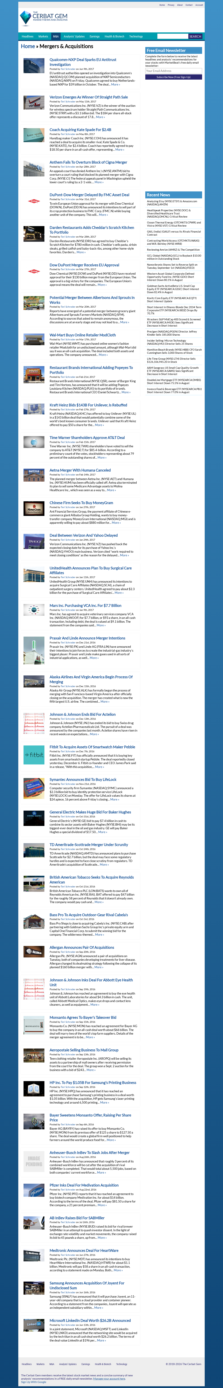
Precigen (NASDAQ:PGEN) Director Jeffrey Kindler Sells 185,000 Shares (172, 333)
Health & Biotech (114, 36)
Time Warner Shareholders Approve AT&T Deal (87, 437)
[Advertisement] (136, 20)
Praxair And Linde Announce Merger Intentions (87, 638)
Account (199, 5)
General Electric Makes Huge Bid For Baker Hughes (90, 812)
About (180, 5)
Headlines (27, 36)
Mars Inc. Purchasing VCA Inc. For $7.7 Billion (85, 605)
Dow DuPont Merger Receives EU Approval (84, 265)
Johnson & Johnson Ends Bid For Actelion (83, 714)
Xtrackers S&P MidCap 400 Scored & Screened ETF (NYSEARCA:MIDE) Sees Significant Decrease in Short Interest (174, 322)
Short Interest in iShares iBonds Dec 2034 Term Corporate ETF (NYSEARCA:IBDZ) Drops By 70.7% (174, 310)
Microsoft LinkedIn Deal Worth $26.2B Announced (90, 1320)
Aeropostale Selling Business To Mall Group (84, 1050)
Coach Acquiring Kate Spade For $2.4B (80, 129)
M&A (56, 36)
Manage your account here (109, 1378)
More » (115, 84)
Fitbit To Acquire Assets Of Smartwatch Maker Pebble (92, 747)
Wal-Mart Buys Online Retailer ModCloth (83, 335)
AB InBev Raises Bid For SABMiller (77, 1218)
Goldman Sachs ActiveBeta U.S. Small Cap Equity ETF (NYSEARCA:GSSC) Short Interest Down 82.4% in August (173, 289)
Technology (136, 36)
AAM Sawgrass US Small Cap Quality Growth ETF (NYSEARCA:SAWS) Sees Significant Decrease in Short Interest (173, 371)
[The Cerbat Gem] (43, 19)
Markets (43, 36)
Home (162, 5)
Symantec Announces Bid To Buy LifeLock (83, 779)
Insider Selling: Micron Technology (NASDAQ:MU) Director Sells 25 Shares (170, 342)
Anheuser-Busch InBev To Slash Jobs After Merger (90, 1152)
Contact (189, 5)
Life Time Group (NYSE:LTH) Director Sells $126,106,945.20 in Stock (171, 360)
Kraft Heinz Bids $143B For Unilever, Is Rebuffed (88, 405)
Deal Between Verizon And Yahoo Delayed (84, 535)
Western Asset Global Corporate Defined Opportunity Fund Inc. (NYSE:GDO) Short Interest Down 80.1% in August (170, 276)
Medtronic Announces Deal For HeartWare (84, 1250)
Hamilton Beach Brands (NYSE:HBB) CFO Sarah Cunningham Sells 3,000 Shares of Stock (174, 351)
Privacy (171, 5)
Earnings (95, 36)
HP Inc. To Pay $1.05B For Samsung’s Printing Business (93, 1082)
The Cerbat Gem (191, 1364)
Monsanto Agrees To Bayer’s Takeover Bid (83, 1017)
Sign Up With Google (33, 1381)
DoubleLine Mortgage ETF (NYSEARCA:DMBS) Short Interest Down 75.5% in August (174, 381)
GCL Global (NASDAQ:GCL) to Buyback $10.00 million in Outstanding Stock (174, 257)
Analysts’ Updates (74, 36)
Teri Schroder (68, 68)
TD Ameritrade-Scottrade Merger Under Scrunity (89, 844)
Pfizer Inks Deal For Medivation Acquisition (84, 1185)
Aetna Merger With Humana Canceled (80, 470)
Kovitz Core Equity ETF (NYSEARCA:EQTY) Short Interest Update (172, 299)
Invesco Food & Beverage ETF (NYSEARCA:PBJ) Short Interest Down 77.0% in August (174, 390)
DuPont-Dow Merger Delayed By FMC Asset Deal (89, 194)
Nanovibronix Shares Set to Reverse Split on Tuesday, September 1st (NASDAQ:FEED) (172, 266)
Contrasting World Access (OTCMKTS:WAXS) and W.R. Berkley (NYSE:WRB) (173, 242)
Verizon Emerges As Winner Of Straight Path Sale (89, 97)
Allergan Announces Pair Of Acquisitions (82, 947)
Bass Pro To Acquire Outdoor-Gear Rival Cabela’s (89, 915)
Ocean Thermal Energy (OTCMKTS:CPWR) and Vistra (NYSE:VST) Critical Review (174, 224)
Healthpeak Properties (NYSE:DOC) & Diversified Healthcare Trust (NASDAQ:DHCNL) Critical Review (169, 213)
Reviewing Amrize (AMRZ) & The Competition (173, 249)
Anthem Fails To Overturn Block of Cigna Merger (88, 162)
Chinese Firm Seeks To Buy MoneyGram (81, 502)
